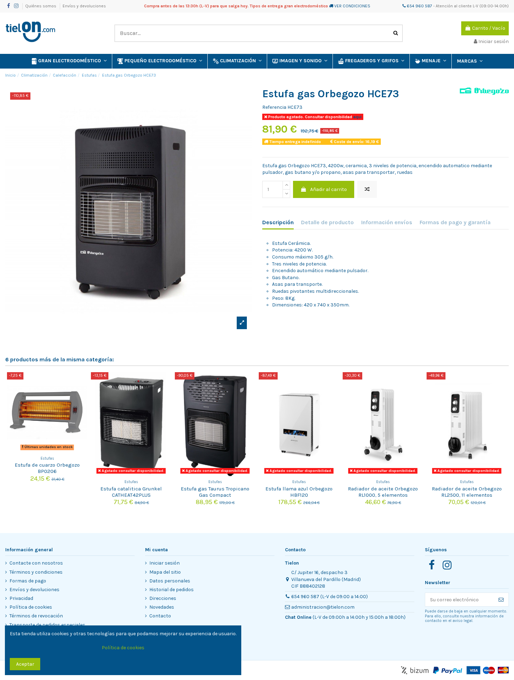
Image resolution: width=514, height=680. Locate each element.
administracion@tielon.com (323, 607)
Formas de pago (27, 581)
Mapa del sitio (165, 572)
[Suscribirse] (501, 599)
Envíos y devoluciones (84, 5)
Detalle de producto (327, 222)
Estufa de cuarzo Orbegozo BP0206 (47, 468)
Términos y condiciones (36, 572)
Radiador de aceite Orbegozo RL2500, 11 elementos (467, 492)
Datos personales (169, 581)
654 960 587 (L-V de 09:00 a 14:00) (329, 597)
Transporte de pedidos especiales (47, 625)
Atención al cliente (454, 5)
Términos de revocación (36, 616)
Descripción (278, 222)
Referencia (274, 107)
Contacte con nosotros (36, 563)
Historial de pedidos (171, 590)
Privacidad (21, 598)
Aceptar (25, 664)
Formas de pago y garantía (455, 222)
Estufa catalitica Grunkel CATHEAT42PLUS (131, 492)
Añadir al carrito (328, 189)
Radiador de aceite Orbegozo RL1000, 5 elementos (383, 492)
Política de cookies (30, 607)
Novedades (161, 607)
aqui (357, 116)
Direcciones (162, 598)
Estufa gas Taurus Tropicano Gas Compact (215, 492)
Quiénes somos (41, 5)
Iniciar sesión (164, 563)
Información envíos (386, 222)
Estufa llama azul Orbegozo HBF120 (299, 492)
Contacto (160, 616)
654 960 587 (419, 5)
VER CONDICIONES (352, 5)
